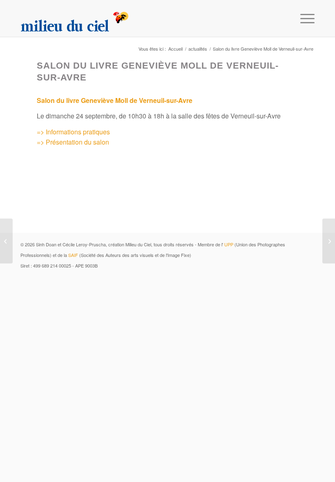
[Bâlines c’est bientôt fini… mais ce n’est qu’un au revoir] (6, 241)
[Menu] (303, 18)
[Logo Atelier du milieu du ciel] (75, 18)
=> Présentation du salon (73, 142)
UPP (228, 244)
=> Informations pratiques (73, 131)
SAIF (73, 255)
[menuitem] (303, 18)
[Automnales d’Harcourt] (328, 241)
